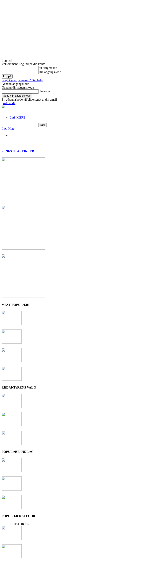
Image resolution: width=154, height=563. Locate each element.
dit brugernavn (48, 67)
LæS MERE (17, 117)
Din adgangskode (50, 72)
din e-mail (45, 91)
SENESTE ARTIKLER (18, 151)
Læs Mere (8, 128)
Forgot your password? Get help (22, 80)
